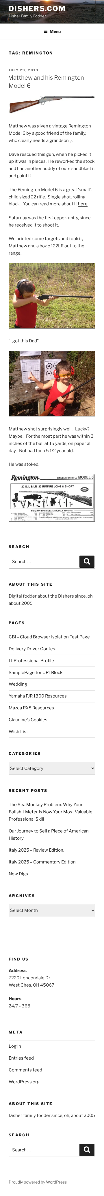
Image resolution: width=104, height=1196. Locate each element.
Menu (55, 31)
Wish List (18, 731)
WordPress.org (24, 1081)
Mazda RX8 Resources (31, 708)
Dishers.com (37, 8)
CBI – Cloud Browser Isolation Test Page (49, 637)
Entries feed (21, 1058)
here (83, 204)
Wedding (18, 684)
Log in (15, 1046)
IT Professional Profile (31, 660)
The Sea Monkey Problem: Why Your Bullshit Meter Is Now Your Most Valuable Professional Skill (50, 812)
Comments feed (25, 1070)
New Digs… (20, 874)
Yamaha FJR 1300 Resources (38, 696)
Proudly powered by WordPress (38, 1181)
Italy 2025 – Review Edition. (36, 850)
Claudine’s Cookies (28, 719)
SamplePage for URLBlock (35, 672)
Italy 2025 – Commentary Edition (42, 862)
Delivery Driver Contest (33, 648)
